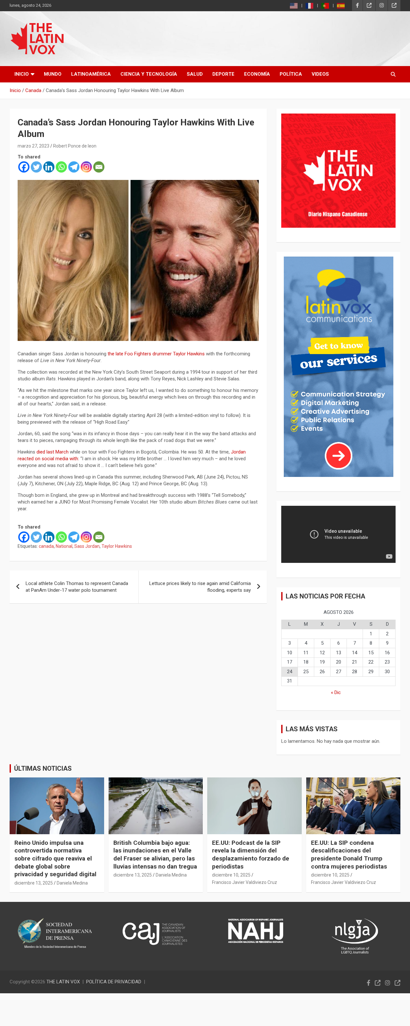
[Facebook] (23, 167)
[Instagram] (86, 167)
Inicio (21, 74)
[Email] (98, 167)
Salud (195, 74)
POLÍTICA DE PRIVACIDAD (113, 982)
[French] (310, 6)
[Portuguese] (325, 6)
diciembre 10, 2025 (231, 875)
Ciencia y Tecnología (148, 74)
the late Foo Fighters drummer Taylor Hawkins (156, 354)
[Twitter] (36, 167)
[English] (294, 6)
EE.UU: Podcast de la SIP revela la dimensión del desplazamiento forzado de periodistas (250, 854)
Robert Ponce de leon (74, 145)
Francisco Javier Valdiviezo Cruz (244, 882)
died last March (53, 452)
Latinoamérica (91, 74)
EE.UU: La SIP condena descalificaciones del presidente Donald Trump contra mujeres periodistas (349, 854)
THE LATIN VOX (63, 982)
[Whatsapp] (61, 167)
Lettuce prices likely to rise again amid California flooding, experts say (200, 587)
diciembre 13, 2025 (33, 883)
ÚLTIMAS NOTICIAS (43, 768)
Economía (257, 74)
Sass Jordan (87, 546)
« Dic (336, 692)
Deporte (223, 74)
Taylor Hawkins (117, 546)
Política (291, 74)
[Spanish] (341, 6)
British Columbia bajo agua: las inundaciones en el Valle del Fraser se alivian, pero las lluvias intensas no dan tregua (155, 854)
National (64, 546)
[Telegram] (73, 167)
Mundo (53, 74)
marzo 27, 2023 (33, 145)
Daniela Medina (72, 883)
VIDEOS (320, 74)
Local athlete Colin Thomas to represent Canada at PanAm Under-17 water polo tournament (77, 587)
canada (46, 546)
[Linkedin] (48, 167)
